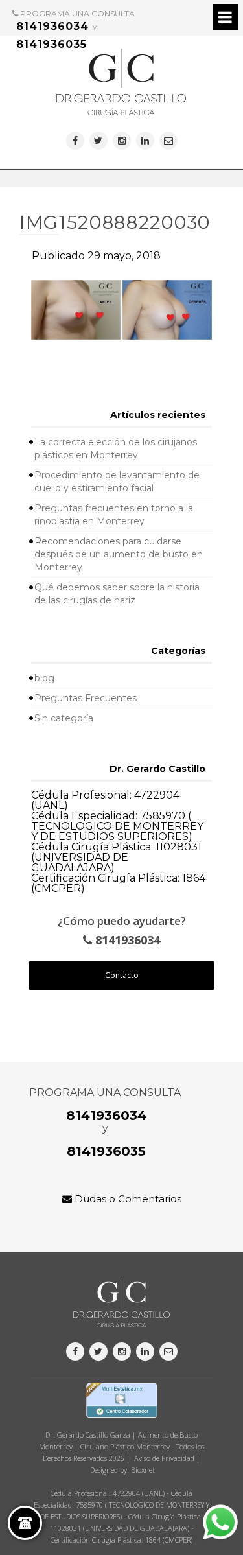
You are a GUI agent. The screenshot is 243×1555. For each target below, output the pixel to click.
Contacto (122, 975)
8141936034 (52, 26)
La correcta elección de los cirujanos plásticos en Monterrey (115, 448)
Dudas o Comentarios (126, 1199)
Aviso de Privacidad (164, 1458)
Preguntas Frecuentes (85, 698)
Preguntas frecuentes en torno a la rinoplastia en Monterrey (113, 514)
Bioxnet (143, 1470)
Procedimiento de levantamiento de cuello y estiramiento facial (117, 481)
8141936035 (51, 44)
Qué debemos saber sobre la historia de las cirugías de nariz (117, 593)
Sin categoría (63, 718)
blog (44, 678)
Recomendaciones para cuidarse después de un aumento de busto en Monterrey (118, 554)
